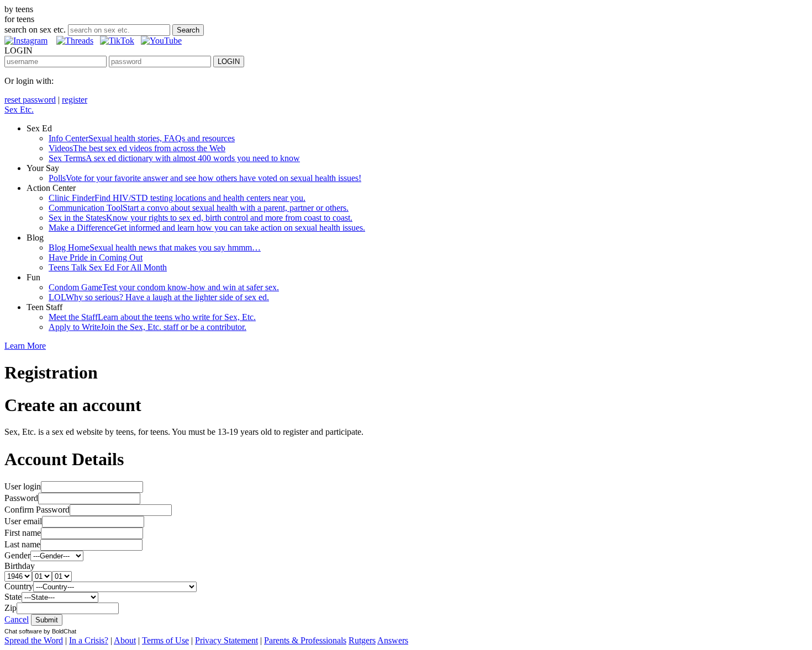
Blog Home (155, 247)
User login (22, 486)
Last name (22, 544)
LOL (159, 297)
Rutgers (362, 640)
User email (23, 521)
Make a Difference (207, 227)
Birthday (19, 566)
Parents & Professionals (305, 640)
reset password (30, 99)
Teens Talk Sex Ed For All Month (108, 267)
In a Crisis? (88, 640)
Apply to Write (147, 327)
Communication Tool (199, 207)
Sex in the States (200, 217)
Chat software (23, 631)
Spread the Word (33, 640)
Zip (10, 607)
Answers (392, 640)
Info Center (142, 138)
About (125, 640)
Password (21, 498)
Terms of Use (165, 640)
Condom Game (164, 287)
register (74, 99)
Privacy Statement (226, 640)
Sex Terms (174, 158)
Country (18, 586)
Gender (17, 555)
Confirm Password (37, 509)
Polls (205, 178)
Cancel (16, 619)
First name (22, 532)
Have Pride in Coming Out (96, 257)
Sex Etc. (19, 109)
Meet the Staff (152, 317)
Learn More (25, 345)
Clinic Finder (177, 198)
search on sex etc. (35, 29)
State (13, 596)
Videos (137, 148)
